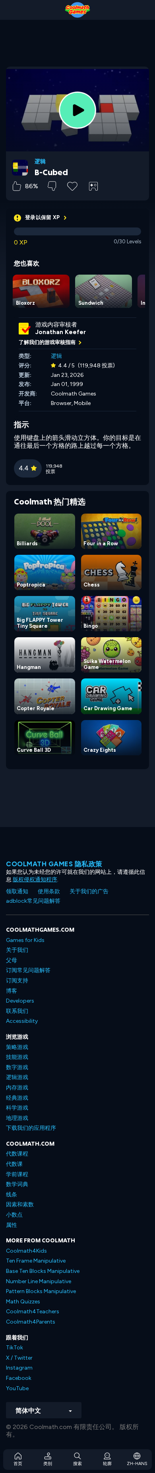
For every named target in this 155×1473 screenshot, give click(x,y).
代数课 (14, 1164)
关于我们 (17, 950)
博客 (11, 991)
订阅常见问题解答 (28, 970)
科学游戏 (17, 1107)
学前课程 (17, 1174)
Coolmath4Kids (26, 1251)
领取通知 (17, 891)
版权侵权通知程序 (35, 879)
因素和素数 (20, 1204)
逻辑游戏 (17, 1077)
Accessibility (22, 1021)
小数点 (14, 1214)
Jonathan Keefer (60, 332)
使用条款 (49, 891)
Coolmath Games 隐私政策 (54, 864)
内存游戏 (17, 1087)
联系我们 (17, 1011)
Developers (20, 1000)
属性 (11, 1225)
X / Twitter (19, 1358)
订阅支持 (17, 980)
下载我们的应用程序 (31, 1128)
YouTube (17, 1388)
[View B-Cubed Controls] (93, 186)
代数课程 (17, 1153)
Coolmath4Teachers (32, 1311)
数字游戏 (17, 1067)
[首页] (77, 10)
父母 (11, 960)
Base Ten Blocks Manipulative (42, 1271)
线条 (11, 1194)
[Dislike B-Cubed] (52, 186)
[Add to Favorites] (72, 185)
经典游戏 (17, 1098)
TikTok (14, 1347)
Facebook (18, 1378)
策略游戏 (17, 1047)
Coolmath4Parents (30, 1321)
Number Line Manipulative (38, 1281)
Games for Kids (25, 940)
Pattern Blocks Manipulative (41, 1291)
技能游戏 (17, 1057)
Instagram (19, 1367)
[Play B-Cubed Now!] (77, 110)
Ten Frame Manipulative (36, 1260)
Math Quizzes (23, 1301)
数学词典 (17, 1184)
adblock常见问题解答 (33, 901)
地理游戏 (17, 1118)
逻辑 (40, 162)
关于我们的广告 (89, 891)
